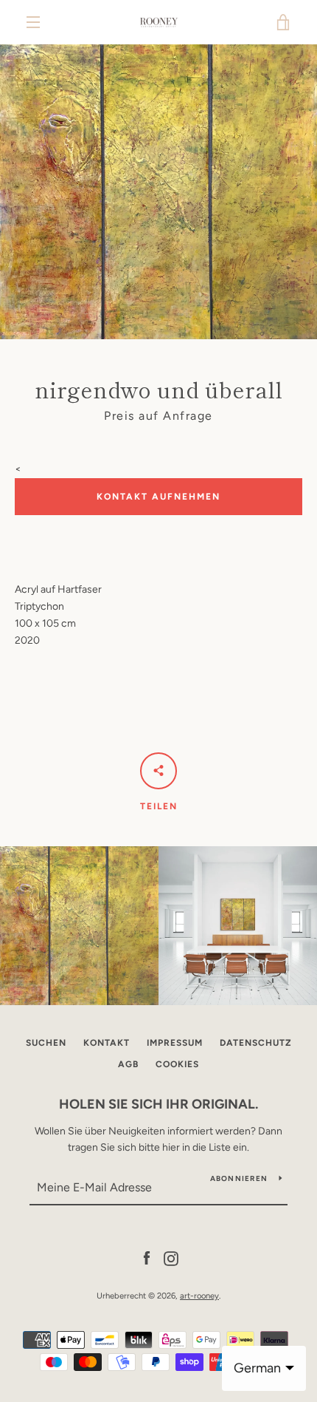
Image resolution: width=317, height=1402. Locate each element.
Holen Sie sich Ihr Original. (158, 1104)
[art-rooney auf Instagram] (171, 1257)
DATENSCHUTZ (256, 1043)
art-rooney (199, 1295)
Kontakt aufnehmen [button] (158, 496)
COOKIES (177, 1064)
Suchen (46, 1043)
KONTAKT (106, 1043)
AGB (128, 1064)
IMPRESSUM (175, 1043)
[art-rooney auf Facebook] (146, 1257)
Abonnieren (239, 1178)
